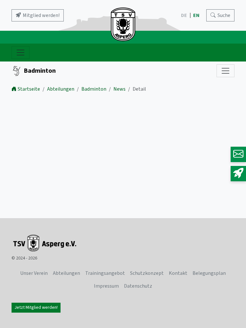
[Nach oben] (223, 305)
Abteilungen (60, 89)
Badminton (40, 70)
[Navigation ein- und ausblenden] (20, 52)
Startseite (29, 89)
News (119, 89)
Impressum (106, 286)
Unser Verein (34, 273)
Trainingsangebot (105, 273)
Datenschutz (138, 286)
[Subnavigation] (225, 70)
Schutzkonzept (147, 273)
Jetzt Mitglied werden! (36, 307)
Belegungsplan (209, 273)
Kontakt (178, 273)
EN (197, 15)
